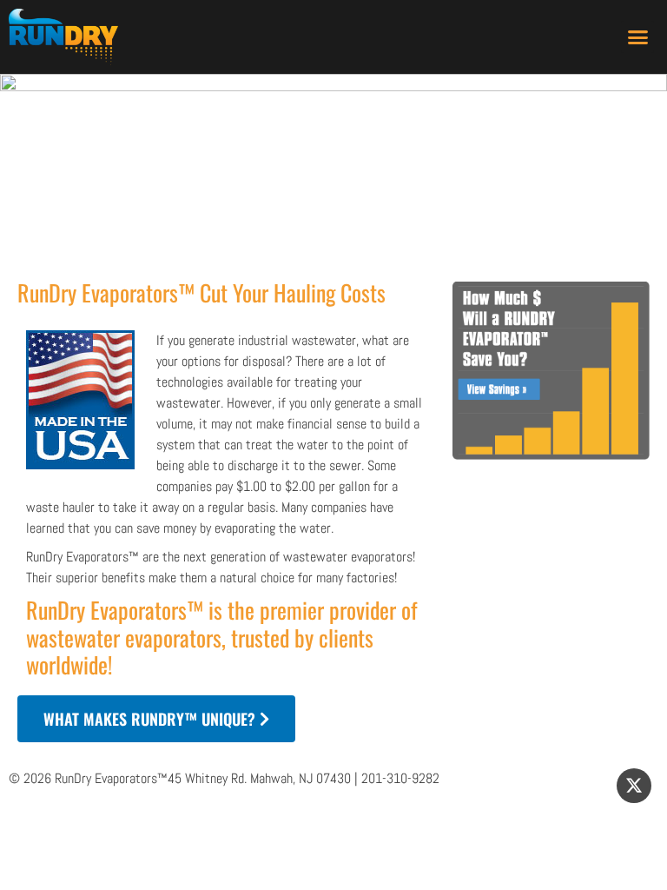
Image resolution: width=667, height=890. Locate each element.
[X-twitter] (634, 785)
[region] (333, 169)
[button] (637, 37)
